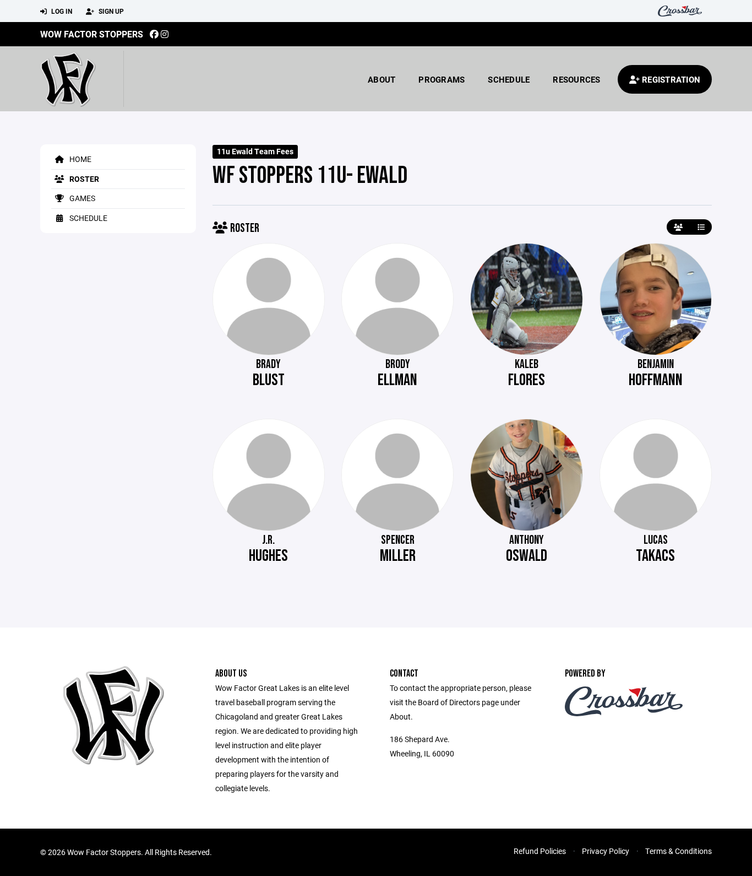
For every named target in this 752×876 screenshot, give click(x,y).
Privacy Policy (605, 851)
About (381, 79)
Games (81, 198)
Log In (61, 11)
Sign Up (110, 11)
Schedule (509, 79)
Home (79, 159)
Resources (576, 79)
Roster (83, 179)
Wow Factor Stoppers (91, 34)
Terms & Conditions (678, 851)
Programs (441, 79)
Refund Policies (540, 851)
